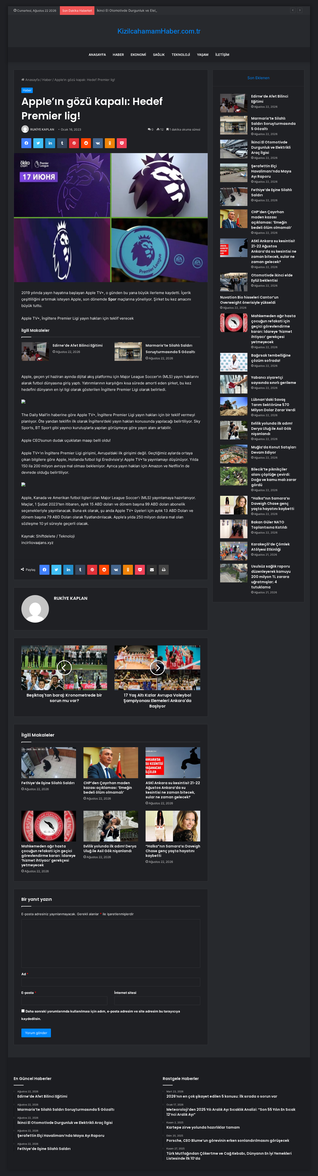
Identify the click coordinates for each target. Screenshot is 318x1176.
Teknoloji (181, 55)
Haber (118, 55)
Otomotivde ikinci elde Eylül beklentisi (272, 278)
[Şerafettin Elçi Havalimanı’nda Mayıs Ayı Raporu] (233, 173)
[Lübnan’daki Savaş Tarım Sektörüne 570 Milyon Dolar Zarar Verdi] (233, 406)
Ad (24, 974)
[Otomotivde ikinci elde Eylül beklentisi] (233, 282)
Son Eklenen (258, 77)
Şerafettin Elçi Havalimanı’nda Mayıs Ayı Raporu (271, 171)
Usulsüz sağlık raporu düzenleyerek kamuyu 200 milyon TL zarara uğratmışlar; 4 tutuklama (271, 577)
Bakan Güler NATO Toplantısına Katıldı (269, 525)
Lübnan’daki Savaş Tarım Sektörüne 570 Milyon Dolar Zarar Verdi (273, 404)
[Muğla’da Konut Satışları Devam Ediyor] (233, 454)
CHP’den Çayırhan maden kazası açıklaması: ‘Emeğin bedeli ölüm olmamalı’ (107, 787)
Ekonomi (138, 55)
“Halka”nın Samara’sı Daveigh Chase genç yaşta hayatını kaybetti (173, 851)
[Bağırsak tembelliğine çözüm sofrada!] (233, 362)
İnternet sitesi (125, 993)
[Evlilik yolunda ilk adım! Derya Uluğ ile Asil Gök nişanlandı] (110, 826)
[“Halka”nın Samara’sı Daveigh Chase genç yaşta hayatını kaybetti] (173, 826)
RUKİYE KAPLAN (42, 129)
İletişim (222, 55)
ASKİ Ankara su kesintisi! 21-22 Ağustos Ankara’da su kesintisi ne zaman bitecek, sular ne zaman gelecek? (173, 790)
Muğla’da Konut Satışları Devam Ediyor (273, 450)
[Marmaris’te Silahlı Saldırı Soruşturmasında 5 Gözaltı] (128, 351)
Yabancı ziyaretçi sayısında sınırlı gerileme (273, 380)
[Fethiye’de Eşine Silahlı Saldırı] (48, 762)
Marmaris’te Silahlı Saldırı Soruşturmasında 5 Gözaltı (273, 123)
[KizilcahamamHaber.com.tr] (159, 31)
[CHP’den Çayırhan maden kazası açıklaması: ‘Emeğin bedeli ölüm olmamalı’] (110, 762)
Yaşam (202, 55)
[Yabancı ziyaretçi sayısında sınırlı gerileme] (233, 384)
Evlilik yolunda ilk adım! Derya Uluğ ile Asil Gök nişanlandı (109, 848)
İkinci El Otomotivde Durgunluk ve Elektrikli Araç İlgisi (138, 10)
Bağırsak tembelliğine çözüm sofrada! (271, 358)
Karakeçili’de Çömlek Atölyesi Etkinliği (270, 547)
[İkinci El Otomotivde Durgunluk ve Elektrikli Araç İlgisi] (233, 149)
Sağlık (159, 55)
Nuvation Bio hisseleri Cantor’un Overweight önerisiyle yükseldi (249, 300)
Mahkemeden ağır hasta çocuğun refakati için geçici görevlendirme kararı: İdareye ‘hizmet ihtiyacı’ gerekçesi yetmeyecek (48, 856)
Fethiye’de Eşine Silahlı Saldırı (48, 782)
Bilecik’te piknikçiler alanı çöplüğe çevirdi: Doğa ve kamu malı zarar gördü (273, 477)
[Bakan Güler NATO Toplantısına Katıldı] (233, 529)
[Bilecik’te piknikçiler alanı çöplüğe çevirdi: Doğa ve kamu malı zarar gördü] (233, 476)
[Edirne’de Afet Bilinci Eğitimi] (35, 351)
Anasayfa (97, 55)
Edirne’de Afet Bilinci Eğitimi (78, 345)
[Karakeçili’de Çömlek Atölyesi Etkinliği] (233, 551)
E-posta (28, 993)
